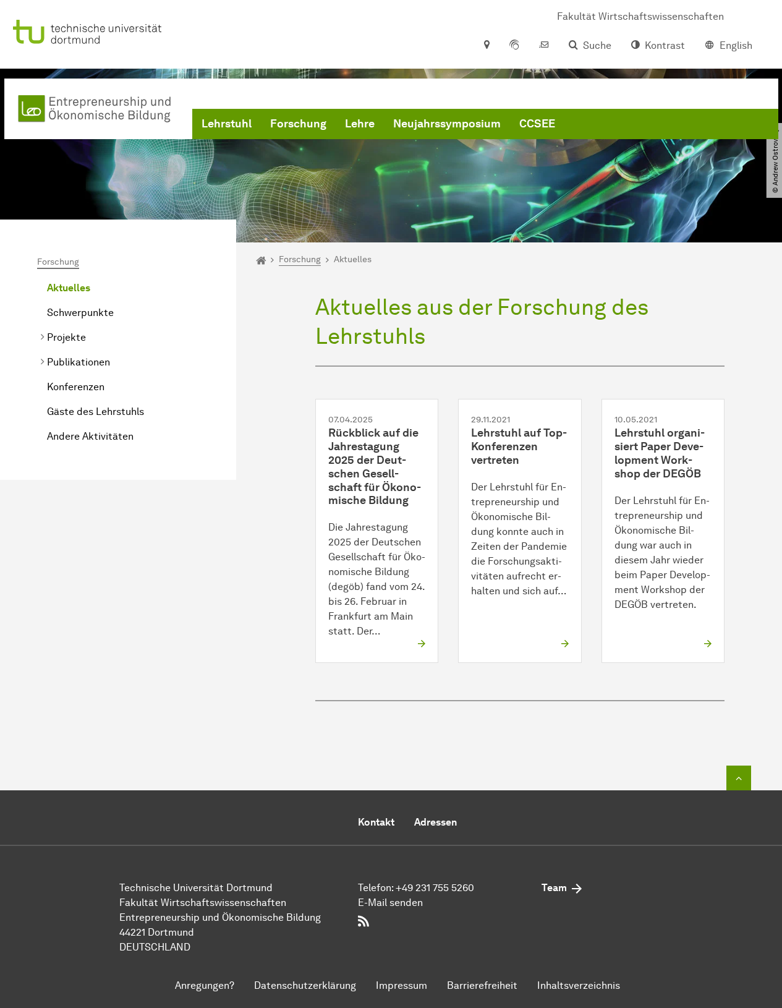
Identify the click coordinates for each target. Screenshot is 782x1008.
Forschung (298, 123)
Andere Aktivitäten (90, 436)
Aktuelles (68, 288)
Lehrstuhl (227, 123)
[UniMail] (544, 46)
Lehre (360, 123)
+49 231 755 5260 (435, 888)
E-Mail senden (390, 902)
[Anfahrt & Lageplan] (486, 46)
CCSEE (537, 123)
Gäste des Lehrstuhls (95, 411)
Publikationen (78, 362)
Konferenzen (75, 387)
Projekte (66, 337)
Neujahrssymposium (447, 123)
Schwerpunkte (80, 312)
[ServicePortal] (514, 46)
